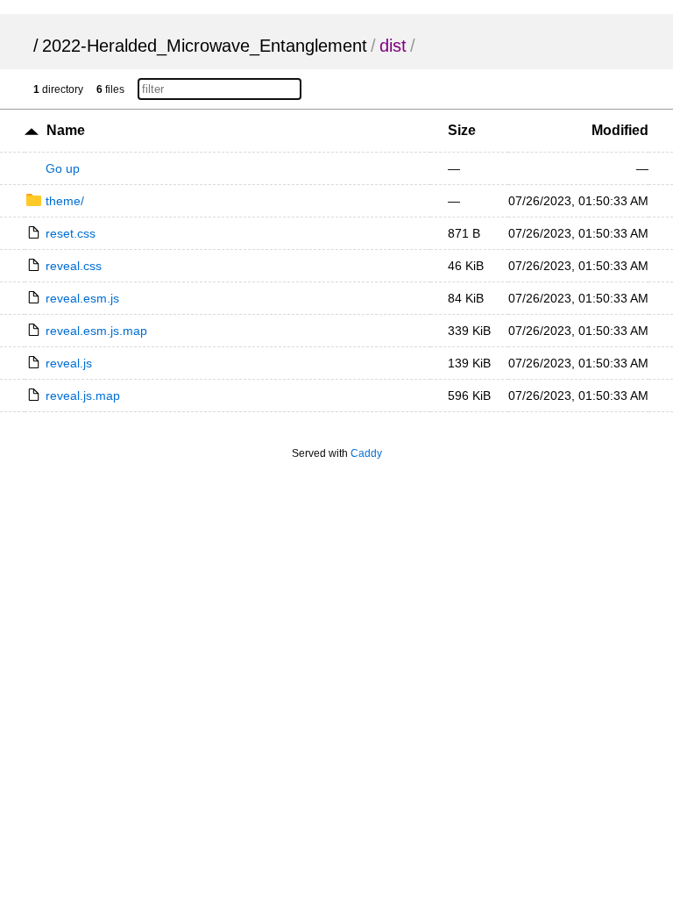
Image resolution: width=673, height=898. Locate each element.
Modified (620, 130)
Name (65, 130)
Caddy (366, 453)
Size (462, 130)
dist (393, 45)
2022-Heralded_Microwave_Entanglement (204, 45)
